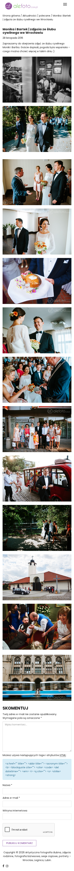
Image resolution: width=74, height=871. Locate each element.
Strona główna (11, 15)
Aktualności (29, 15)
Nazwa (7, 785)
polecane (44, 15)
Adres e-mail (11, 798)
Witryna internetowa (15, 810)
